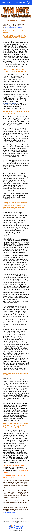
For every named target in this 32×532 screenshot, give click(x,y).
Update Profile (13, 521)
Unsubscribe (6, 521)
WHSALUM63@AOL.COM (13, 27)
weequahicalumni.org (10, 512)
